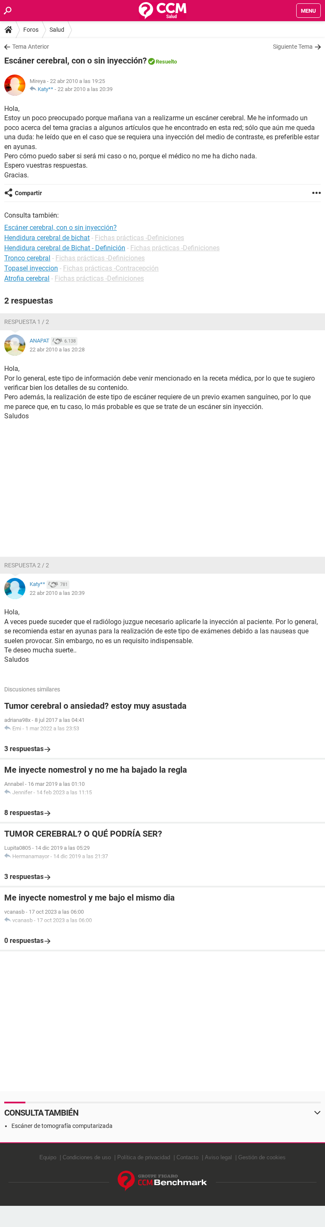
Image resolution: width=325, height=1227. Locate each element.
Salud (57, 29)
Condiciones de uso (87, 1157)
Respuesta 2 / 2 (26, 565)
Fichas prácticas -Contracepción (111, 268)
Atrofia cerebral (27, 278)
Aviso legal (218, 1157)
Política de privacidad (143, 1157)
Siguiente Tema (293, 46)
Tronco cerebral (27, 258)
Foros (31, 29)
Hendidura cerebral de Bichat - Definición (64, 248)
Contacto (187, 1157)
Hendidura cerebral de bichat (47, 238)
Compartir (28, 193)
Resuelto (166, 61)
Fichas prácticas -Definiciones (139, 238)
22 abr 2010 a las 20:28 (57, 349)
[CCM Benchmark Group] (162, 1181)
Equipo (47, 1157)
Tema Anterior (30, 46)
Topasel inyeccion (31, 268)
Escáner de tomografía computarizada (62, 1125)
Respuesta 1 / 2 (26, 321)
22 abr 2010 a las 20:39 (85, 89)
